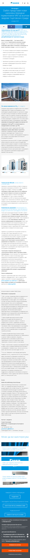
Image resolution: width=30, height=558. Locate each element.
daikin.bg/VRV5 (12, 284)
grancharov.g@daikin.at (7, 428)
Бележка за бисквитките (12, 541)
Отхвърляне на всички (15, 550)
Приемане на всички (15, 545)
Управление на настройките (15, 554)
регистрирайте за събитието (9, 280)
